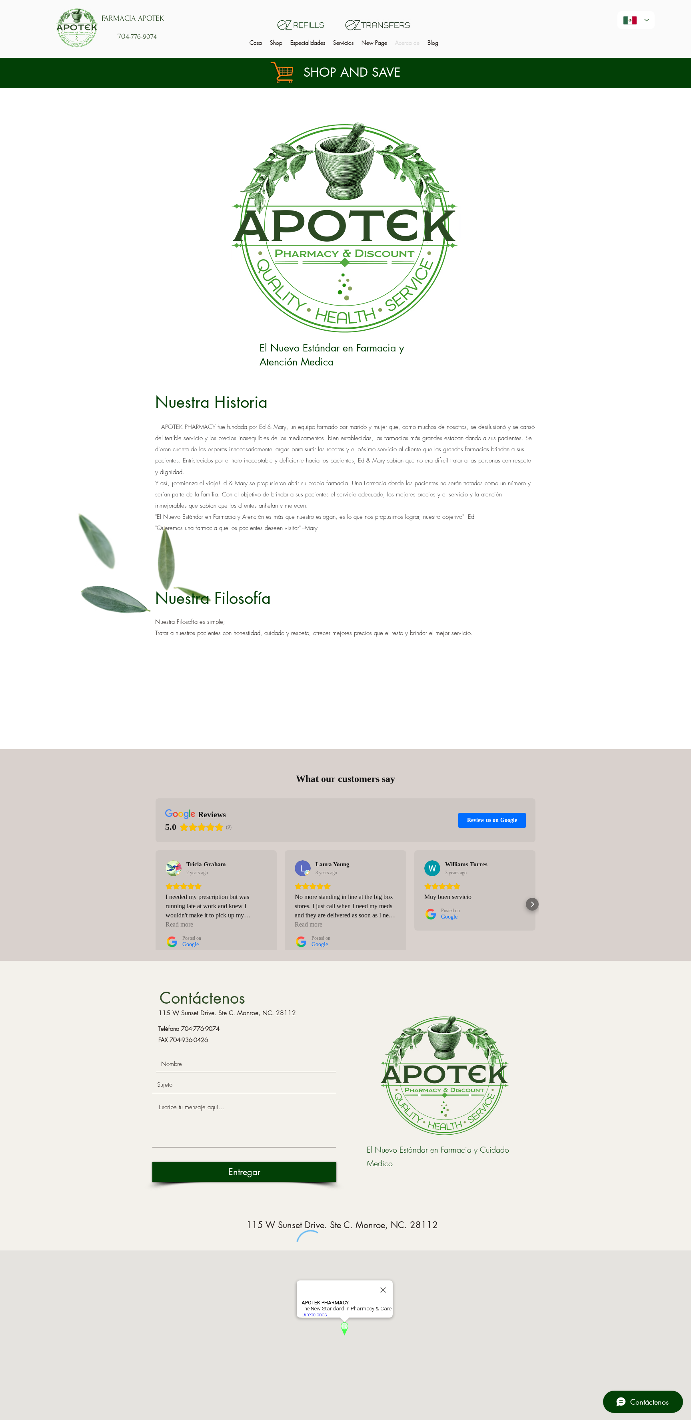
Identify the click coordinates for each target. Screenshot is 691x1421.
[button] (307, 43)
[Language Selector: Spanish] (636, 20)
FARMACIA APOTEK (133, 18)
